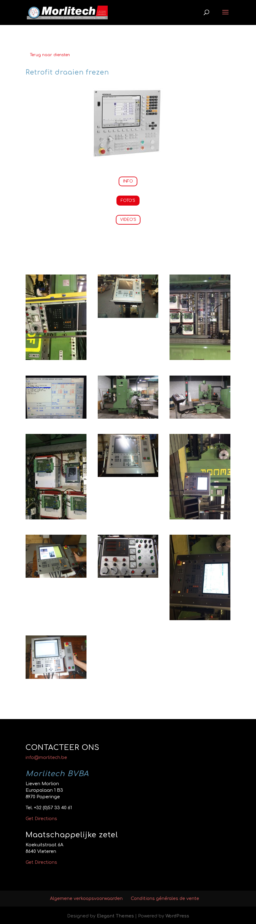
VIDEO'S (128, 219)
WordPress (177, 916)
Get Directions (41, 818)
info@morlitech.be (46, 757)
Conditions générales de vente (165, 898)
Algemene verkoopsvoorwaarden (86, 898)
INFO (128, 181)
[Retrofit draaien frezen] (56, 358)
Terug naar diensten (50, 55)
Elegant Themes (115, 916)
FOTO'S (128, 200)
